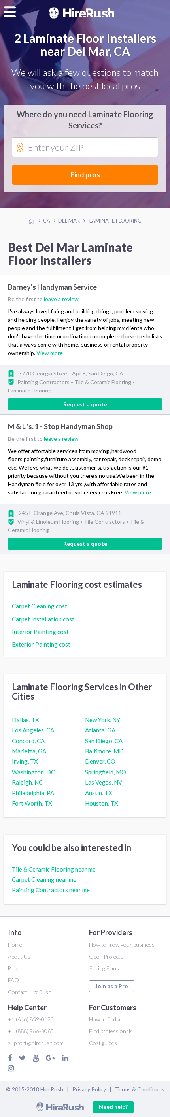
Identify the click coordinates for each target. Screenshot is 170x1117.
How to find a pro (109, 1019)
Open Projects (106, 956)
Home (15, 944)
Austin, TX (98, 792)
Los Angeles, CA (33, 730)
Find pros (85, 174)
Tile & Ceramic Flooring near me (54, 869)
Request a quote (85, 404)
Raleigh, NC (27, 782)
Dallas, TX (25, 719)
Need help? (113, 1106)
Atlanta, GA (100, 730)
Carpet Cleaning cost (39, 605)
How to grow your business (122, 944)
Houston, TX (101, 803)
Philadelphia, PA (33, 792)
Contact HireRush (29, 992)
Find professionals (111, 1031)
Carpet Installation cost (43, 619)
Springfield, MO (105, 771)
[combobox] (85, 147)
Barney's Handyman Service (52, 287)
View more (49, 352)
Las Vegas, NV (103, 782)
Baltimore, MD (104, 751)
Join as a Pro (111, 986)
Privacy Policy (89, 1089)
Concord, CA (28, 740)
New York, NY (102, 719)
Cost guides (103, 1043)
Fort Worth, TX (32, 803)
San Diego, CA (104, 740)
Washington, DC (33, 771)
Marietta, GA (29, 751)
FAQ (13, 980)
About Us (19, 956)
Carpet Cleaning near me (44, 879)
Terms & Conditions (139, 1089)
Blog (13, 968)
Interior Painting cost (40, 631)
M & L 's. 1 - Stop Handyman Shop (60, 427)
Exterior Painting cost (41, 644)
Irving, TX (25, 761)
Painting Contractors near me (51, 889)
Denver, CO (100, 761)
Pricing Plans (104, 968)
